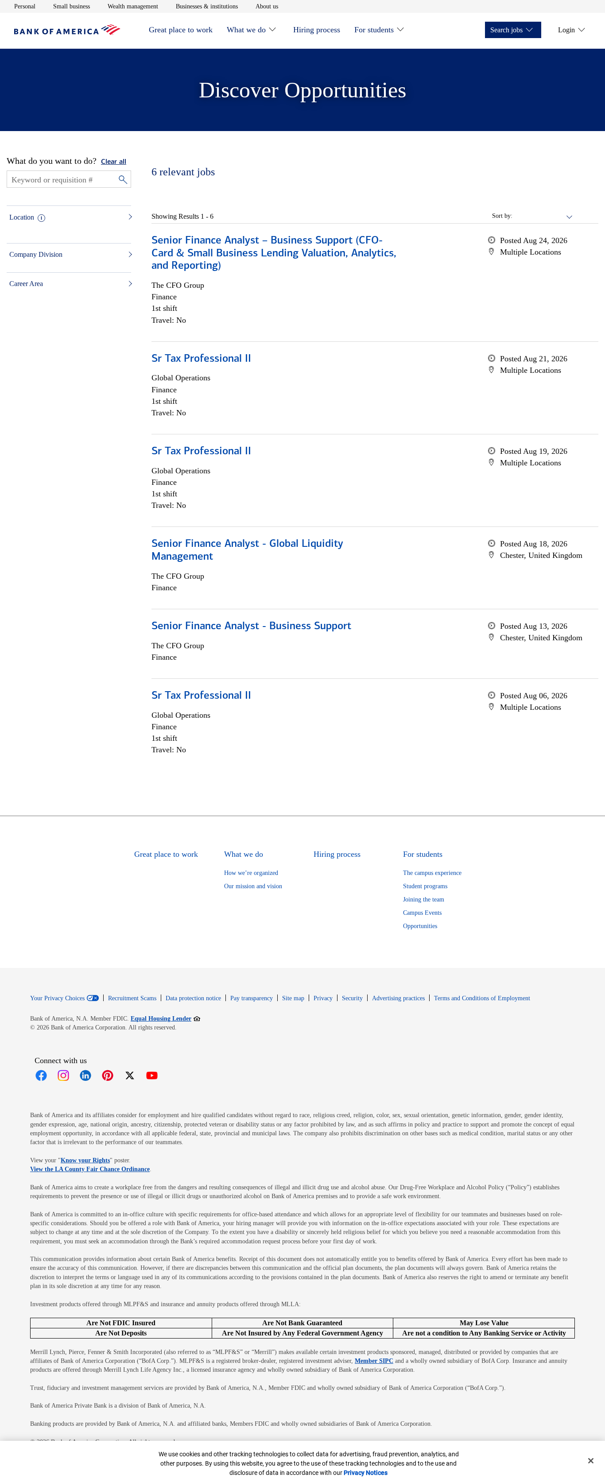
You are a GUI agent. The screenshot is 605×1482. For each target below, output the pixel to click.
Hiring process (316, 29)
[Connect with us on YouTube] (152, 1075)
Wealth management (133, 6)
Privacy (323, 998)
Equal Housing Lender (165, 1018)
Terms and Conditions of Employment (482, 998)
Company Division (35, 254)
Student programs (425, 886)
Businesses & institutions (207, 6)
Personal (24, 6)
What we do (246, 29)
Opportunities (420, 926)
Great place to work (181, 29)
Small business (71, 6)
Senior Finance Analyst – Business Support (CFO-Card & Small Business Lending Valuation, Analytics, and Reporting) (273, 254)
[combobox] (543, 216)
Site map (293, 998)
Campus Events (422, 912)
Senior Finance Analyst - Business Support (251, 626)
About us (267, 6)
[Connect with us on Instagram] (63, 1075)
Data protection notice (193, 998)
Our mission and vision (253, 886)
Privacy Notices (366, 1472)
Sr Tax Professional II (201, 359)
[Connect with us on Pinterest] (108, 1075)
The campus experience (432, 873)
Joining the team (423, 899)
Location (21, 217)
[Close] (591, 1460)
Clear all (113, 162)
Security (352, 998)
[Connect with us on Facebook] (41, 1075)
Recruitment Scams (132, 998)
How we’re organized (251, 873)
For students (374, 29)
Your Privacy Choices (57, 998)
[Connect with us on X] (130, 1075)
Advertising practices (398, 998)
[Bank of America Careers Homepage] (67, 32)
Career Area (26, 283)
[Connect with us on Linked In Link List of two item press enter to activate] (85, 1075)
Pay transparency (251, 998)
